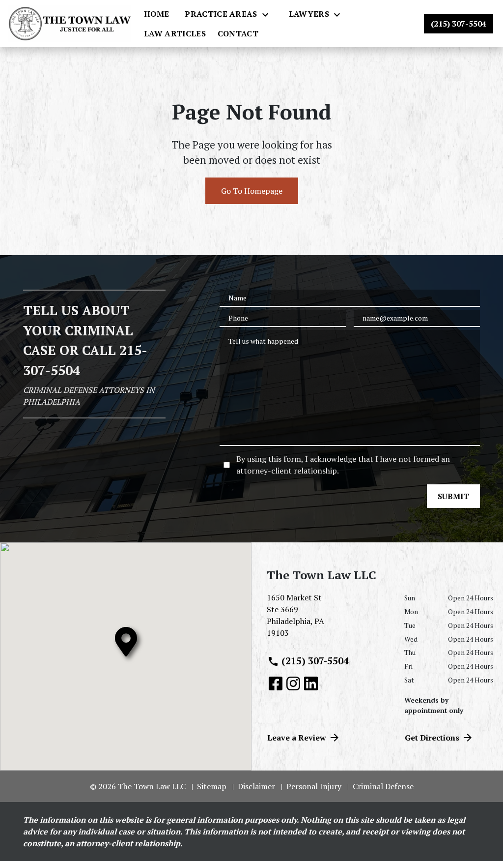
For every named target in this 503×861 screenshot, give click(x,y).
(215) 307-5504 (315, 660)
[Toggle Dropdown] (268, 14)
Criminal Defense (383, 786)
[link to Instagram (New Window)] (293, 683)
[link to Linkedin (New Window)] (311, 683)
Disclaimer (256, 786)
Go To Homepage (251, 190)
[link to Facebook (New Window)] (275, 683)
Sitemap (211, 786)
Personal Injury (313, 786)
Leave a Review (296, 737)
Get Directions (432, 737)
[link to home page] (69, 23)
